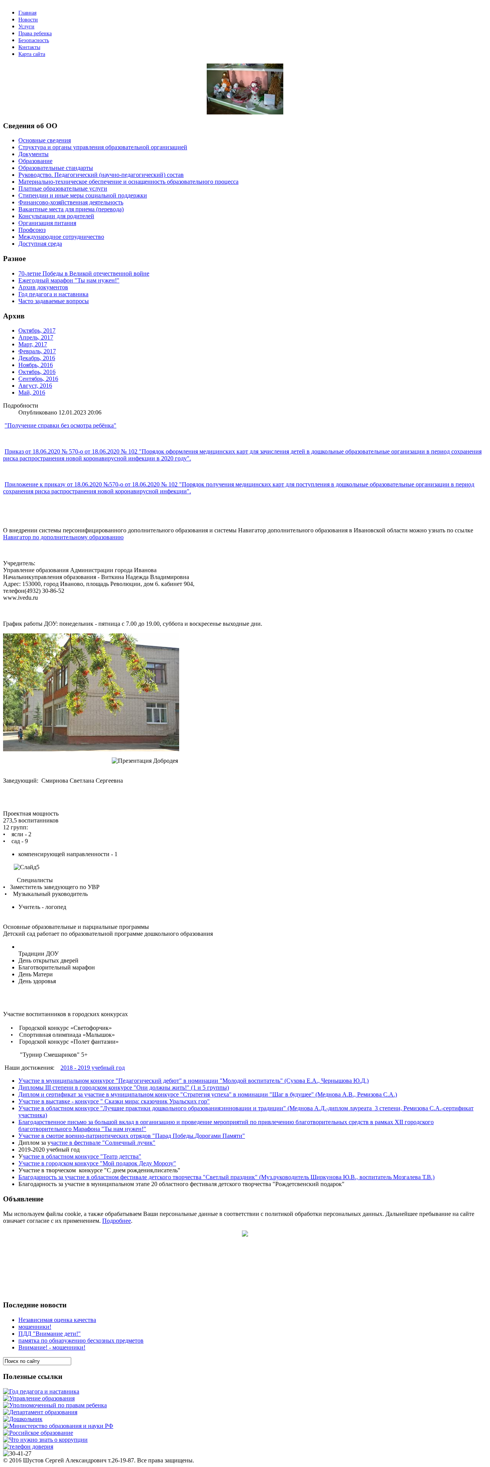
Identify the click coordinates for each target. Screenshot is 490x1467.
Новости (28, 20)
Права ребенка (35, 33)
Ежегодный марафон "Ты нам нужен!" (68, 280)
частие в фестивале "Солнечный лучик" (103, 1142)
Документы (33, 154)
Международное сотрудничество (61, 236)
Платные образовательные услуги (62, 188)
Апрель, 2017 (35, 337)
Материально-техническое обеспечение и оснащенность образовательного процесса (128, 181)
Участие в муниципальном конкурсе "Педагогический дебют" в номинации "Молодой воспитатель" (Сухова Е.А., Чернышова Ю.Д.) (193, 1080)
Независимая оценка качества (57, 1320)
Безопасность (33, 40)
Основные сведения (44, 140)
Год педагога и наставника (53, 294)
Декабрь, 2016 (36, 358)
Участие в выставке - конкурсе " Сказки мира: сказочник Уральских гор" (114, 1101)
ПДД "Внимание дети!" (49, 1333)
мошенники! (34, 1326)
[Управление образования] (39, 1398)
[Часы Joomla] (60, 1292)
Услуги (26, 26)
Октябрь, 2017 (37, 330)
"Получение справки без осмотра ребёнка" (60, 425)
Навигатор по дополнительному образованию (63, 537)
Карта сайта (31, 54)
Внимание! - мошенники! (51, 1347)
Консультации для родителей (56, 216)
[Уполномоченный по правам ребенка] (55, 1405)
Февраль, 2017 (37, 351)
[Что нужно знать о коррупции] (45, 1439)
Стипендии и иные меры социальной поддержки (82, 195)
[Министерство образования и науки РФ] (58, 1426)
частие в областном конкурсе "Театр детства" (82, 1156)
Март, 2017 (32, 344)
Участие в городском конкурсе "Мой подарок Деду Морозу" (97, 1163)
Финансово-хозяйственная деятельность (70, 202)
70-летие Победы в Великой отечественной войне (83, 273)
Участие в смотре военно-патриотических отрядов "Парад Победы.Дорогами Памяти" (131, 1135)
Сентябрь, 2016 (38, 378)
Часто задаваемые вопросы (53, 301)
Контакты (29, 47)
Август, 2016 (35, 385)
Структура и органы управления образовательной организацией (102, 147)
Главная (27, 13)
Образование (35, 161)
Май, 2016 (31, 392)
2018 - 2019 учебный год (92, 1067)
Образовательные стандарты (55, 168)
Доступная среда (40, 243)
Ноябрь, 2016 (35, 365)
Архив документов (43, 287)
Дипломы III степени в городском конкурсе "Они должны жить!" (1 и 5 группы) (123, 1087)
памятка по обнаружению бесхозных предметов (81, 1340)
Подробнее (116, 1220)
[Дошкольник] (22, 1419)
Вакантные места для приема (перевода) (71, 209)
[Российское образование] (38, 1432)
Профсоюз (32, 230)
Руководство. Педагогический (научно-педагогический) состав (101, 174)
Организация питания (47, 223)
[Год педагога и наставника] (41, 1391)
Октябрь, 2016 (37, 372)
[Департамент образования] (40, 1412)
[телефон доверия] (28, 1446)
